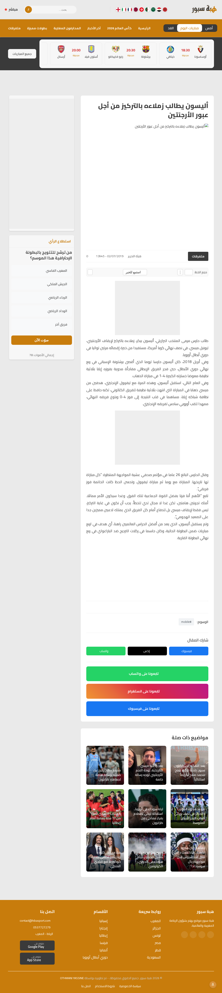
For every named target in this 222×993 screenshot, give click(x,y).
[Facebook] (103, 9)
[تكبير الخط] (180, 272)
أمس (209, 28)
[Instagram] (96, 9)
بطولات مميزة (37, 28)
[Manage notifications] (212, 984)
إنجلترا (103, 928)
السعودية (154, 957)
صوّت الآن (41, 340)
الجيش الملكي (57, 284)
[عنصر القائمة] (165, 9)
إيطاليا (103, 935)
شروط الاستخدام (105, 986)
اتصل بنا (86, 986)
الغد (171, 28)
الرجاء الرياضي (57, 297)
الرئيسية (144, 28)
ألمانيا (104, 950)
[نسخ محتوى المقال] (90, 272)
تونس (157, 935)
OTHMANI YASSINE (72, 978)
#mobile (186, 621)
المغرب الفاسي (56, 270)
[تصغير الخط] (189, 272)
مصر (158, 942)
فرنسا (104, 942)
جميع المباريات (22, 54)
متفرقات (14, 28)
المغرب (155, 921)
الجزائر (157, 928)
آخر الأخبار (94, 28)
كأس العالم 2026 (119, 28)
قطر (158, 950)
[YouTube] (89, 9)
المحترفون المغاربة (67, 28)
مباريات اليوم (189, 28)
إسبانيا (103, 921)
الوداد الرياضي (57, 311)
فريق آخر (61, 324)
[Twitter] (201, 934)
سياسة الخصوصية (130, 986)
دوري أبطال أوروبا (95, 957)
